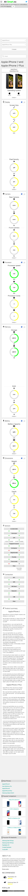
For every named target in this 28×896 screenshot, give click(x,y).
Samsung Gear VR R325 (8, 840)
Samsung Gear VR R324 (8, 842)
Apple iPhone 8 (6, 788)
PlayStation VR (5, 845)
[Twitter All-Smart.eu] (26, 1)
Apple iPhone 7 (14, 69)
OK (13, 6)
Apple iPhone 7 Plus (14, 71)
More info (8, 6)
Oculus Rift (5, 849)
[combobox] (14, 40)
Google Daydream (6, 847)
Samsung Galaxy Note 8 (8, 793)
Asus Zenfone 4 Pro (7, 786)
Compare (14, 49)
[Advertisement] (14, 23)
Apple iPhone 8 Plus (7, 790)
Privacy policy (5, 869)
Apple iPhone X (6, 784)
